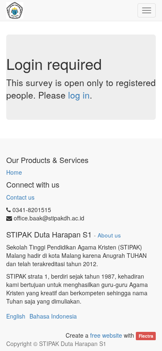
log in (79, 95)
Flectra (146, 336)
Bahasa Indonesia (53, 316)
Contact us (20, 197)
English (15, 316)
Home (14, 172)
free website (106, 335)
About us (109, 235)
